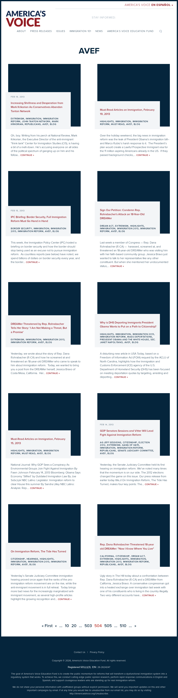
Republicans (33, 124)
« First (47, 625)
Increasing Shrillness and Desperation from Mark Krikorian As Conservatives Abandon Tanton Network (37, 107)
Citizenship (130, 442)
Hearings (32, 559)
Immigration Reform (30, 231)
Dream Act (107, 226)
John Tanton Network (36, 121)
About (21, 31)
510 (123, 625)
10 (67, 625)
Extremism (17, 118)
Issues (60, 31)
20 (73, 625)
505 (108, 625)
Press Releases (41, 31)
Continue (27, 155)
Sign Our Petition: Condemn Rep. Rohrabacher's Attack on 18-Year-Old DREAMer (122, 214)
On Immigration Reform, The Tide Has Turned (38, 551)
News (99, 31)
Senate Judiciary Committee (135, 450)
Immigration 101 (80, 31)
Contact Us (79, 652)
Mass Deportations (139, 336)
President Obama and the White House (124, 339)
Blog (53, 124)
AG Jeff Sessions (110, 442)
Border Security (21, 228)
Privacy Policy (97, 652)
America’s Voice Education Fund (130, 31)
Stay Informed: (104, 17)
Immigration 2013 (128, 228)
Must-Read (117, 124)
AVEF (45, 124)
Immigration (33, 118)
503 (88, 625)
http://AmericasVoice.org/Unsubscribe (89, 693)
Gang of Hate (130, 445)
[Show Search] (160, 31)
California (107, 556)
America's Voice (149, 5)
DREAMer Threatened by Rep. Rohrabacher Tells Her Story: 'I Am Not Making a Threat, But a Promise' (39, 328)
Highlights (107, 121)
